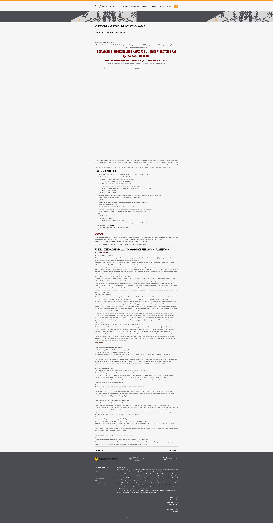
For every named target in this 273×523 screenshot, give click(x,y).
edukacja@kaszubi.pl (100, 483)
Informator (105, 17)
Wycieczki (161, 6)
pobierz (112, 225)
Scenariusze (145, 6)
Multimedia (169, 6)
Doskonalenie (154, 6)
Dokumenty (125, 6)
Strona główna (98, 17)
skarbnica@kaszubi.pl (143, 488)
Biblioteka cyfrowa (135, 6)
